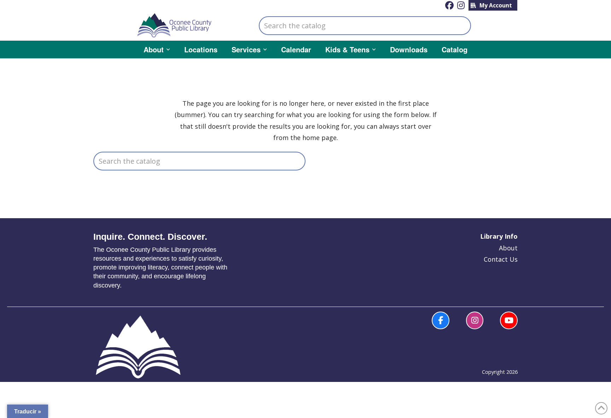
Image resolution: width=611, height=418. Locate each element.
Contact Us (501, 259)
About (508, 248)
